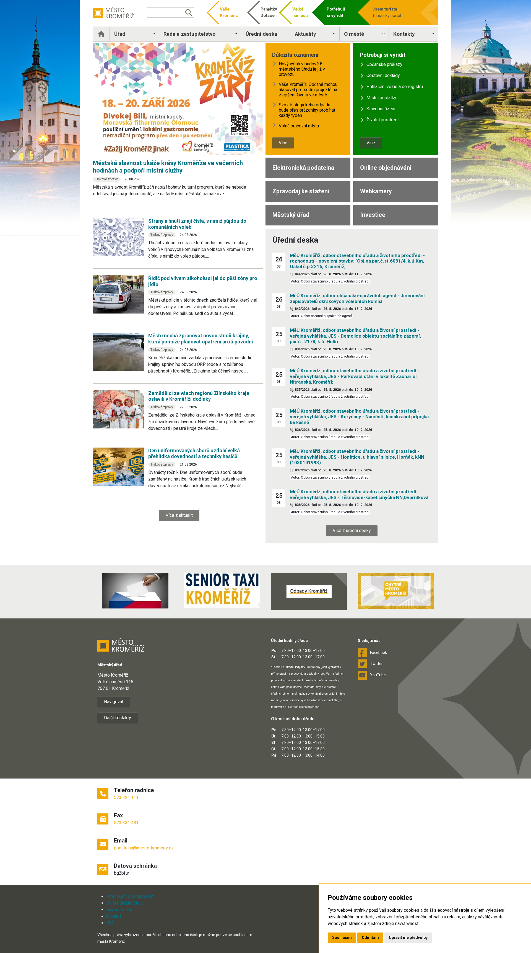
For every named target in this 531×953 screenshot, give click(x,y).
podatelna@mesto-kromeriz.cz (144, 848)
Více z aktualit (179, 515)
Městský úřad (290, 214)
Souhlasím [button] (342, 937)
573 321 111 (126, 797)
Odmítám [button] (370, 937)
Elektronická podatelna (303, 167)
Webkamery (376, 191)
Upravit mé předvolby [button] (408, 937)
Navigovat (113, 701)
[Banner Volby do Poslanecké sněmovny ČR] (135, 590)
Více (283, 142)
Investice (372, 214)
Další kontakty (117, 717)
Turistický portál (386, 12)
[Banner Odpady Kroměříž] (309, 591)
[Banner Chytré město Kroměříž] (396, 591)
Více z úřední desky (352, 530)
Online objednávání (385, 167)
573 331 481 (126, 822)
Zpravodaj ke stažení (300, 191)
